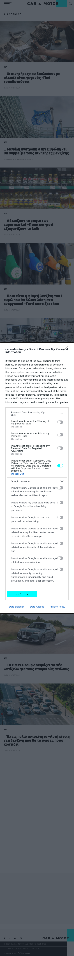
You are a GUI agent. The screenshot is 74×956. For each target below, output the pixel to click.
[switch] (60, 422)
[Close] (67, 349)
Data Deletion (16, 606)
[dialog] (37, 478)
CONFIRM (22, 594)
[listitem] (37, 413)
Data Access (37, 606)
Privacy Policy (57, 606)
